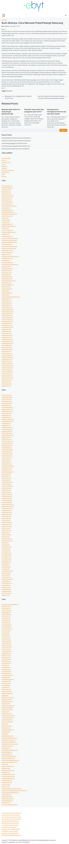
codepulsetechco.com (8, 435)
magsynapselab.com (7, 313)
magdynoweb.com (7, 484)
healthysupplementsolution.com (11, 297)
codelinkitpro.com (7, 399)
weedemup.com (6, 768)
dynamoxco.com (6, 551)
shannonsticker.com (7, 202)
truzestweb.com (6, 581)
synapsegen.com (6, 561)
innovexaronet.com (7, 444)
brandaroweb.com (7, 593)
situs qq (4, 160)
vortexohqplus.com (7, 675)
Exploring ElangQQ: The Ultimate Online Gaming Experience (16, 138)
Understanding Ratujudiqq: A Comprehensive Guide (14, 143)
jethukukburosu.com (7, 250)
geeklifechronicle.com (8, 697)
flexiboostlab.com (6, 673)
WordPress (26, 842)
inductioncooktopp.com (8, 776)
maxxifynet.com (6, 623)
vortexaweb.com (6, 643)
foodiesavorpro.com (7, 701)
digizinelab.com (6, 476)
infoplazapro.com (6, 331)
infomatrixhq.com (7, 448)
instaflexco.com (6, 669)
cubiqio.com (5, 695)
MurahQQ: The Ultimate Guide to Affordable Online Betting (16, 141)
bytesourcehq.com (7, 431)
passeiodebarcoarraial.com (9, 206)
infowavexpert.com (7, 335)
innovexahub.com (7, 625)
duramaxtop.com (6, 275)
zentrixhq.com (6, 537)
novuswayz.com (6, 663)
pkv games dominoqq (8, 170)
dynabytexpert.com (7, 541)
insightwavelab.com (7, 708)
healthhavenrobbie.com (8, 740)
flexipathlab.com (6, 563)
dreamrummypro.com (8, 196)
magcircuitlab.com (7, 458)
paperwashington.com (8, 766)
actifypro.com (5, 665)
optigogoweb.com (7, 591)
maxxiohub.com (6, 639)
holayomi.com (6, 786)
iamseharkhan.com (7, 210)
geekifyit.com (5, 234)
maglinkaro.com (6, 490)
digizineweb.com (6, 437)
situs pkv (4, 815)
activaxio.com (5, 687)
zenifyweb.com (6, 732)
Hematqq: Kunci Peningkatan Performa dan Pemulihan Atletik (56, 112)
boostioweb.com (6, 608)
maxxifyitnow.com (7, 526)
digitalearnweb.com (7, 188)
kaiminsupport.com (7, 198)
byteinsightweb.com (7, 309)
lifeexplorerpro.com (7, 710)
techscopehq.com (6, 516)
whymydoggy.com (7, 186)
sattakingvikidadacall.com (9, 756)
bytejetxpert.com (6, 382)
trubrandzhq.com (6, 653)
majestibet (5, 833)
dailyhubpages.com (7, 752)
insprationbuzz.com (7, 204)
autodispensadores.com (8, 774)
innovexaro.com (6, 520)
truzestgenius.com (7, 468)
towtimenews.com (7, 244)
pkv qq (3, 164)
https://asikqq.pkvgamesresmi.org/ (11, 835)
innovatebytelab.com (8, 421)
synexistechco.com (7, 629)
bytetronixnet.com (7, 380)
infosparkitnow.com (7, 411)
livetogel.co (5, 734)
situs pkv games (6, 162)
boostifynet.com (6, 655)
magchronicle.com (7, 303)
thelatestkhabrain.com (8, 212)
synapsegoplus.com (7, 508)
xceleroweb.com (6, 589)
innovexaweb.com (7, 555)
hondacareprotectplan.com (9, 240)
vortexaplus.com (6, 567)
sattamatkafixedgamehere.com (10, 760)
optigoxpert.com (6, 661)
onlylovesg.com (6, 748)
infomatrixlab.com (7, 498)
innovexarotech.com (7, 372)
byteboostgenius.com (8, 506)
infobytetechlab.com (7, 357)
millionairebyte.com (7, 801)
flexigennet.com (6, 287)
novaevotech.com (7, 452)
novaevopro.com (6, 649)
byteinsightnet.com (7, 433)
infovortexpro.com (7, 374)
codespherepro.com (7, 359)
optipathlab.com (6, 612)
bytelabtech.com (6, 405)
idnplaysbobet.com (7, 754)
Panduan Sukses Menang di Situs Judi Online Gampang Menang (30, 840)
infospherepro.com (7, 699)
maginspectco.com (7, 384)
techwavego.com (6, 478)
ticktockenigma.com (7, 722)
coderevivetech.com (7, 368)
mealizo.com (5, 218)
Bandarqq (4, 20)
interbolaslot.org (6, 190)
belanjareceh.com (7, 200)
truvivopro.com (6, 631)
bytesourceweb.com (7, 363)
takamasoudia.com (7, 277)
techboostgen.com (7, 401)
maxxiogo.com (6, 545)
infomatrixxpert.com (7, 441)
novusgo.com (5, 712)
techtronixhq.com (7, 395)
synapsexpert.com (7, 583)
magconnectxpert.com (8, 466)
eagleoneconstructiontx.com (10, 744)
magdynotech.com (7, 514)
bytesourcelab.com (7, 522)
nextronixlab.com (6, 534)
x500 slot (8, 819)
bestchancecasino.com (8, 770)
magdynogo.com (6, 386)
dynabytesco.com (6, 689)
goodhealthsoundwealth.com (10, 264)
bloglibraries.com (6, 254)
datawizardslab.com (7, 693)
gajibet (16, 833)
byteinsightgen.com (7, 349)
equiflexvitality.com (7, 746)
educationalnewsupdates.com (10, 604)
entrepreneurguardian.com (9, 762)
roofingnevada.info (7, 780)
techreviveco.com (7, 488)
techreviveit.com (6, 333)
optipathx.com (6, 532)
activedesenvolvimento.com (10, 750)
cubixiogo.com (6, 569)
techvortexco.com (7, 413)
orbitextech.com (6, 728)
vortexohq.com (6, 703)
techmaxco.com (6, 683)
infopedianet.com (6, 510)
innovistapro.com (6, 671)
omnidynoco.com (6, 577)
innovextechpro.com (7, 317)
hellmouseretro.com (7, 268)
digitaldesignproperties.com (9, 214)
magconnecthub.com (7, 504)
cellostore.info (6, 222)
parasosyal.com (6, 260)
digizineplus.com (6, 518)
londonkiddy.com (6, 794)
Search (63, 130)
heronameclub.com (7, 289)
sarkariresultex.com (7, 216)
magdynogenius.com (7, 311)
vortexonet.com (6, 621)
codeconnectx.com (7, 439)
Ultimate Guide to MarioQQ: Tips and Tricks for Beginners (16, 149)
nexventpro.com (6, 657)
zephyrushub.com (7, 610)
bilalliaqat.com (6, 772)
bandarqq (4, 166)
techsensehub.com (7, 403)
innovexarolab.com (7, 355)
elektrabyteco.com (7, 464)
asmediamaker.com (7, 224)
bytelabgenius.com (7, 325)
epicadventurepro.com (8, 705)
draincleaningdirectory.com (9, 246)
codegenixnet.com (7, 361)
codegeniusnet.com (7, 427)
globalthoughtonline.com (9, 226)
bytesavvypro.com (7, 347)
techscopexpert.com (7, 321)
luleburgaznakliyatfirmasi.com (10, 256)
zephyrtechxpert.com (8, 472)
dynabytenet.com (7, 492)
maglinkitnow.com (7, 307)
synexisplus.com (6, 619)
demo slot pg (5, 172)
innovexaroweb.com (7, 486)
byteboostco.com (6, 462)
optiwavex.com (6, 575)
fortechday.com (6, 803)
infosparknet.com (7, 524)
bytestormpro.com (7, 714)
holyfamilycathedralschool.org (10, 792)
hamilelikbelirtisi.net (7, 679)
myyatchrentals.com (7, 230)
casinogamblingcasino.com (9, 242)
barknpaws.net (6, 220)
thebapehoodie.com (7, 258)
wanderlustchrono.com (8, 716)
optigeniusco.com (7, 645)
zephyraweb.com (6, 641)
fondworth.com (6, 208)
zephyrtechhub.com (7, 579)
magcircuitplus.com (7, 376)
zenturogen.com (6, 553)
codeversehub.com (7, 500)
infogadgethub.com (7, 397)
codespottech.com (7, 299)
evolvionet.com (6, 617)
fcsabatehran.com (7, 270)
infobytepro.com (6, 423)
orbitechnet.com (6, 573)
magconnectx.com (7, 782)
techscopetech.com (7, 482)
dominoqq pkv (6, 829)
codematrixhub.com (7, 339)
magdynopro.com (6, 329)
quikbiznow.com (6, 587)
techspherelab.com (7, 496)
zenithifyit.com (6, 637)
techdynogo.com (6, 301)
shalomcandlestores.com (9, 232)
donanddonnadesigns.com (9, 742)
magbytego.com (6, 425)
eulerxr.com (5, 724)
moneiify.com (5, 228)
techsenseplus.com (7, 341)
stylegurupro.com (7, 691)
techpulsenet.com (7, 470)
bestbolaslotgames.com (8, 758)
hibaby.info (5, 764)
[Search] (65, 15)
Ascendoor (12, 842)
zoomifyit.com (6, 595)
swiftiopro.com (6, 677)
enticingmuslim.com (7, 262)
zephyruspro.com (6, 530)
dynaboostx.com (6, 667)
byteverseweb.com (7, 502)
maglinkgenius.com (7, 456)
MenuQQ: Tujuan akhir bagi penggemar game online (34, 111)
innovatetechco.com (7, 327)
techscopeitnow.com (7, 378)
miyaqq (11, 833)
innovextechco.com (7, 454)
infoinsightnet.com (7, 429)
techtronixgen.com (7, 315)
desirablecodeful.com (8, 285)
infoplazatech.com (7, 417)
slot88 (12, 829)
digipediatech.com (7, 305)
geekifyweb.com (6, 415)
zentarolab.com (6, 585)
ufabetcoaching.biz (7, 796)
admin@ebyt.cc (6, 26)
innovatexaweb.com (7, 407)
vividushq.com (6, 565)
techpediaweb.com (7, 323)
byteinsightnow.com (7, 366)
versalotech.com (6, 681)
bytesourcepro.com (7, 494)
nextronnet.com (6, 549)
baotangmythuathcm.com (9, 248)
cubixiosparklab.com (7, 450)
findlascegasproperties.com (9, 738)
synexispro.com (6, 784)
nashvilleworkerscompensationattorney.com (14, 790)
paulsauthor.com (6, 283)
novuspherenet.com (7, 571)
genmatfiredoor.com (7, 736)
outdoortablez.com (7, 293)
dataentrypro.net (6, 194)
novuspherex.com (7, 647)
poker (3, 174)
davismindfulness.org (8, 798)
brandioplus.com (6, 557)
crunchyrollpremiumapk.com (10, 238)
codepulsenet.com (7, 512)
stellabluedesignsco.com (8, 281)
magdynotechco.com (7, 409)
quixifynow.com (6, 528)
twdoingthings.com (7, 279)
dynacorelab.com (6, 627)
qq (8, 827)
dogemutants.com (7, 273)
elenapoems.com (6, 266)
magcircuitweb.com (7, 319)
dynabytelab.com (6, 615)
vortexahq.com (6, 635)
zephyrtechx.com (6, 659)
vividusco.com (6, 633)
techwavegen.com (7, 345)
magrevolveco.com (7, 370)
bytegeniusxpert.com (8, 419)
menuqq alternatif (7, 813)
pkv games (9, 91)
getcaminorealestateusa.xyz (10, 805)
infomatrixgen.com (7, 353)
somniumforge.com (7, 252)
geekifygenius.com (7, 726)
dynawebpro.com (6, 559)
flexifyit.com (5, 543)
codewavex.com (6, 460)
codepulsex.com (6, 480)
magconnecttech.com (8, 730)
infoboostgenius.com (7, 343)
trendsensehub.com (7, 720)
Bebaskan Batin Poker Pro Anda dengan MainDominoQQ (11, 112)
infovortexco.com (6, 474)
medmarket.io (6, 291)
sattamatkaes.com (7, 236)
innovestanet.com (7, 539)
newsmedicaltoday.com (8, 778)
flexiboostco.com (6, 606)
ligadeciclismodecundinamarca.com (12, 788)
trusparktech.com (7, 651)
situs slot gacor (16, 819)
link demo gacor (6, 158)
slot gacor (7, 817)
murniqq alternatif (7, 821)
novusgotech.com (7, 547)
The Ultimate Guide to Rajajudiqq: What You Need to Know (16, 146)
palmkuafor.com (6, 192)
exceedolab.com (6, 685)
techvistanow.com (7, 446)
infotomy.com (5, 295)
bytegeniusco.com (7, 337)
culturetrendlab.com (7, 718)
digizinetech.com (6, 351)
